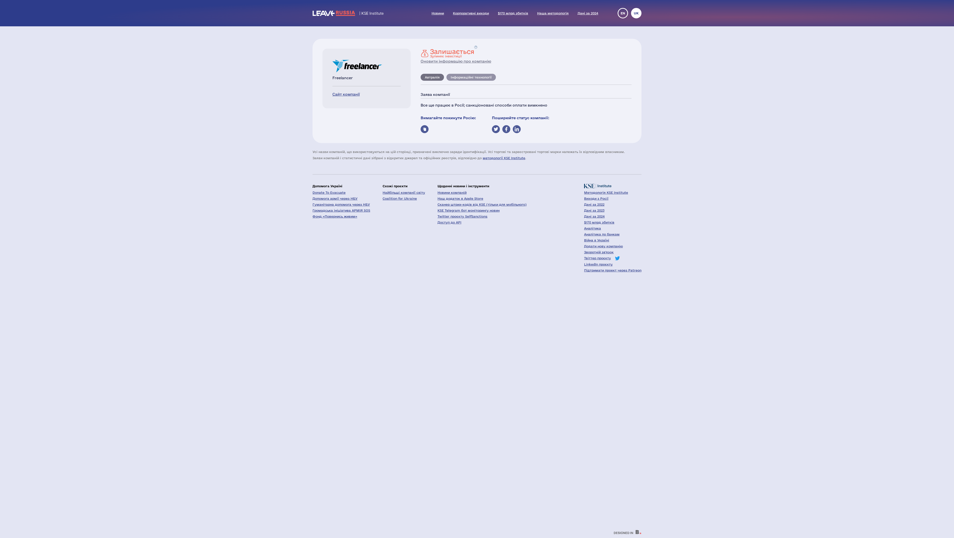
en (623, 13)
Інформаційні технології (471, 77)
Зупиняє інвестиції (452, 53)
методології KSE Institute (504, 158)
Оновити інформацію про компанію (456, 61)
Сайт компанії (346, 94)
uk (636, 13)
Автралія (432, 77)
